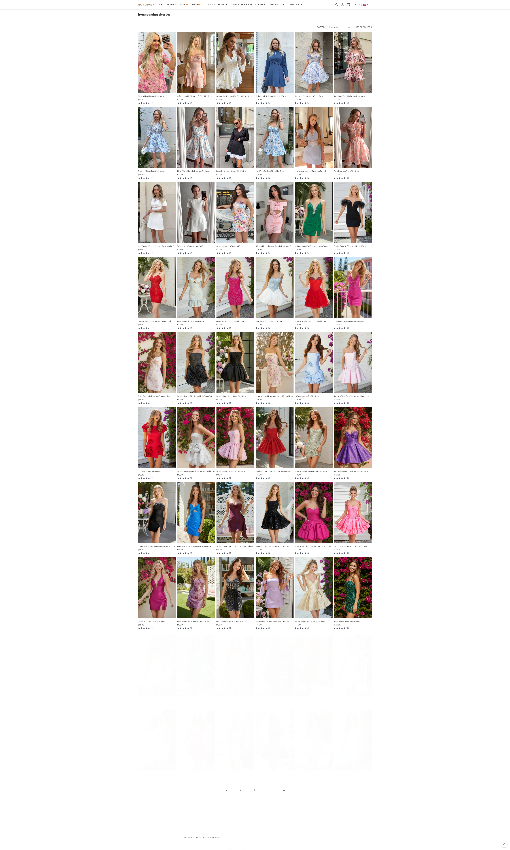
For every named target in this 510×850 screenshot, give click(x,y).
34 (284, 790)
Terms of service (199, 837)
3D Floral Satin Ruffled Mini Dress (307, 396)
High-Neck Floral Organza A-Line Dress (309, 96)
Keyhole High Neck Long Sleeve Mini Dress (271, 96)
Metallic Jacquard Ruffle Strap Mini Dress (310, 621)
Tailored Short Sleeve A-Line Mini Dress (191, 246)
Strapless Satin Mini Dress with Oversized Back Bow (235, 546)
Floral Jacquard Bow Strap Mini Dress (190, 321)
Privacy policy (187, 837)
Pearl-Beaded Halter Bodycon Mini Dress (349, 321)
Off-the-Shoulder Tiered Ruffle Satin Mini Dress (194, 96)
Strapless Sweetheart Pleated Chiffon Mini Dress (194, 774)
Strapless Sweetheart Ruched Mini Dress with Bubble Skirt (314, 546)
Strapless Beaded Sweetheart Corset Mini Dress (233, 699)
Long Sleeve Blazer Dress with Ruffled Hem (231, 171)
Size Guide (324, 830)
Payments (324, 826)
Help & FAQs (307, 826)
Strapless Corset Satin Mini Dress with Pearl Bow (351, 396)
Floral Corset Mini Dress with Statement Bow (154, 396)
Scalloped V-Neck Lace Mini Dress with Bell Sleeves (234, 96)
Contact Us (307, 822)
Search (293, 822)
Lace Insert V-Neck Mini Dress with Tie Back (310, 171)
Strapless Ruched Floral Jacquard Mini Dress (311, 471)
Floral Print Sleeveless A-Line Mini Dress (152, 774)
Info (322, 818)
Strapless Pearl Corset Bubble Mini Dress (231, 396)
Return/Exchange (309, 830)
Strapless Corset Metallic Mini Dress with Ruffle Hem (313, 699)
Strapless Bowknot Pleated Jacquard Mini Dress (351, 471)
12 (269, 790)
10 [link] (255, 790)
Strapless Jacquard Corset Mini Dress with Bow (155, 699)
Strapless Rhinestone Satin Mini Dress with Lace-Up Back (157, 546)
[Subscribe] (226, 820)
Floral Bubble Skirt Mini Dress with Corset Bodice (273, 699)
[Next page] (291, 790)
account (293, 826)
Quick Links (294, 818)
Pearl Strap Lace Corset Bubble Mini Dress (271, 321)
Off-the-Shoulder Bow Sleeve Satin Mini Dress (272, 621)
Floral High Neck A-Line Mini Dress (346, 171)
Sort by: (322, 27)
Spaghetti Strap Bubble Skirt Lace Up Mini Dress (273, 471)
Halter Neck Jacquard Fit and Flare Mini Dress (272, 774)
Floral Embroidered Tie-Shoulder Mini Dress (232, 321)
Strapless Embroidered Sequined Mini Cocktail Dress (274, 396)
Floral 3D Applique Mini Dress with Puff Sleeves (350, 699)
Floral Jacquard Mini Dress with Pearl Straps (193, 621)
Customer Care (309, 818)
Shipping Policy (308, 834)
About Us (323, 822)
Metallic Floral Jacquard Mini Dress (151, 96)
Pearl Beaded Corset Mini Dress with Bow (231, 621)
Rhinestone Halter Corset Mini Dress (151, 621)
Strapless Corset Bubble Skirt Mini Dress (230, 471)
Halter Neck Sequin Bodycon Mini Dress (230, 774)
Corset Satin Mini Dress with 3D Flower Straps (350, 546)
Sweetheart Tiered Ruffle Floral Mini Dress (349, 96)
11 (262, 790)
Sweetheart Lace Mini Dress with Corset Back (154, 321)
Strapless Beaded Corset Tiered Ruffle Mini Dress (312, 321)
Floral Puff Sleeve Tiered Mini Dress (151, 171)
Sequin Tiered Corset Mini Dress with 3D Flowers (273, 546)
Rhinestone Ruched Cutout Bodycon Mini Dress (194, 546)
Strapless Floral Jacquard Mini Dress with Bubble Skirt (196, 471)
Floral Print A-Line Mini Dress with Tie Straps (193, 171)
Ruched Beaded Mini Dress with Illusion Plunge (311, 246)
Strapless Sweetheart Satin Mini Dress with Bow (194, 699)
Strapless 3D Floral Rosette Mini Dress (347, 774)
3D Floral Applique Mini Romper (149, 471)
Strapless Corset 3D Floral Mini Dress (229, 246)
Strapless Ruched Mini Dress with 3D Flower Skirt (195, 396)
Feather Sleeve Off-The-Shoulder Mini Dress (350, 246)
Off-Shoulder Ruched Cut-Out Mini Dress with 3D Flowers (275, 246)
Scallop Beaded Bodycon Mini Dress (347, 621)
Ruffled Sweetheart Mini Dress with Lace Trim (311, 774)
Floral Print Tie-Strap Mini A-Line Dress (270, 171)
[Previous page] (219, 790)
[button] (184, 4)
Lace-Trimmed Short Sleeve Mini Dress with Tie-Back (157, 246)
